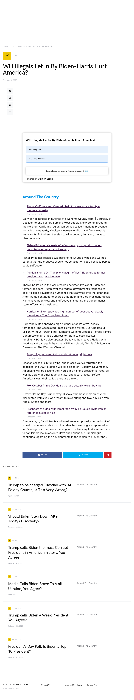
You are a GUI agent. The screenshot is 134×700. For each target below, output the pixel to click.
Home (5, 46)
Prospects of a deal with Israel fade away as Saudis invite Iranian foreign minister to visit (67, 410)
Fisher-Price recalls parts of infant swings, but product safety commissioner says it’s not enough (64, 247)
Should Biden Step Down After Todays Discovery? (33, 519)
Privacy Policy (92, 685)
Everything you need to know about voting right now (59, 354)
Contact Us (45, 685)
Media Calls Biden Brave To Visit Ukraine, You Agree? (35, 586)
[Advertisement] (67, 18)
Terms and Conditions (73, 685)
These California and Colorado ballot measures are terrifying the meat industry (64, 208)
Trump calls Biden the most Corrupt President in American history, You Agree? (38, 552)
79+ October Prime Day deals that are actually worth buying (64, 385)
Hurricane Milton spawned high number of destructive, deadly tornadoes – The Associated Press (65, 313)
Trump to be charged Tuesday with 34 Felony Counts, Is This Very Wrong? (39, 487)
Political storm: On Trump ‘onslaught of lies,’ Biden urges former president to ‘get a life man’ (66, 274)
